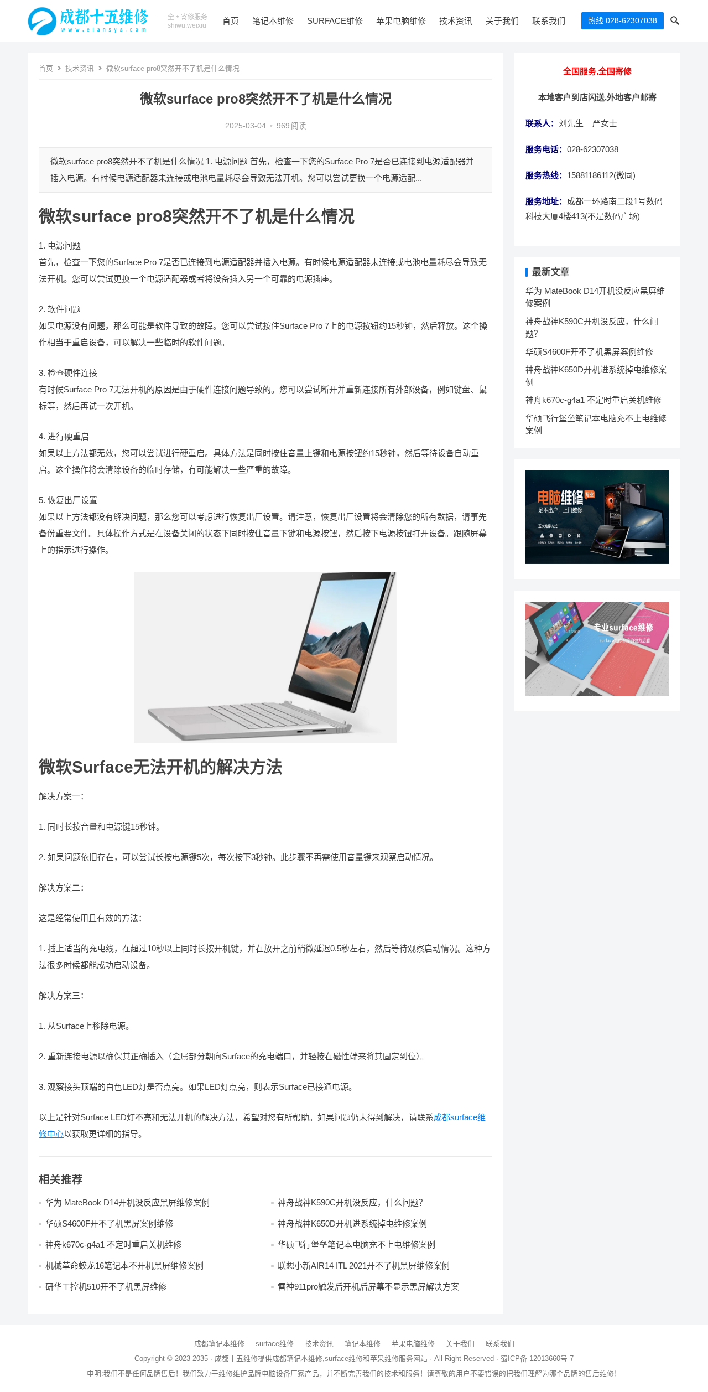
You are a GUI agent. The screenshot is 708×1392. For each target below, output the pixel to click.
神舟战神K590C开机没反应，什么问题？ (352, 1202)
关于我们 (502, 20)
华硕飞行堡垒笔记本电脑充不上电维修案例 (356, 1244)
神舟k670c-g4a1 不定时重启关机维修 (113, 1244)
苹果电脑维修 (401, 20)
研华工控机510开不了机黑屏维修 (105, 1286)
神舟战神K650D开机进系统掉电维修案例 (352, 1223)
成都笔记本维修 (219, 1343)
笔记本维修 (273, 20)
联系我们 (548, 20)
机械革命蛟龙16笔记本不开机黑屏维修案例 (124, 1265)
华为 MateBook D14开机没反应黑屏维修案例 (127, 1202)
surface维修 (335, 20)
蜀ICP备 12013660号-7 (537, 1358)
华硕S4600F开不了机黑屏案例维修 (109, 1223)
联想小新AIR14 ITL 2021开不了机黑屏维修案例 (364, 1265)
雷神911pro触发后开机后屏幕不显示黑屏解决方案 (368, 1286)
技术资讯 (455, 20)
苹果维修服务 (391, 1358)
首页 (230, 20)
